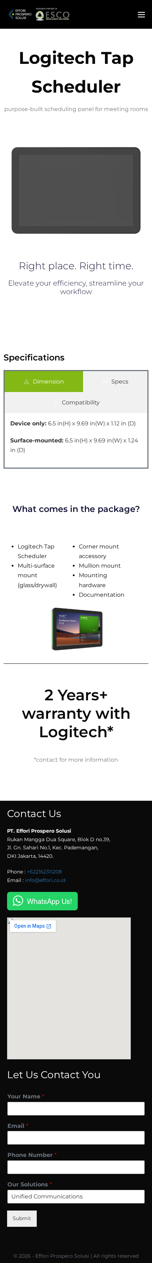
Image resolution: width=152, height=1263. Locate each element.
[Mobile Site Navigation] (141, 14)
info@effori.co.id (45, 880)
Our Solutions (29, 1184)
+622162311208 (44, 871)
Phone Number (32, 1155)
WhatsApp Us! (49, 901)
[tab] (44, 381)
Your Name (25, 1096)
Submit (22, 1218)
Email (17, 1126)
